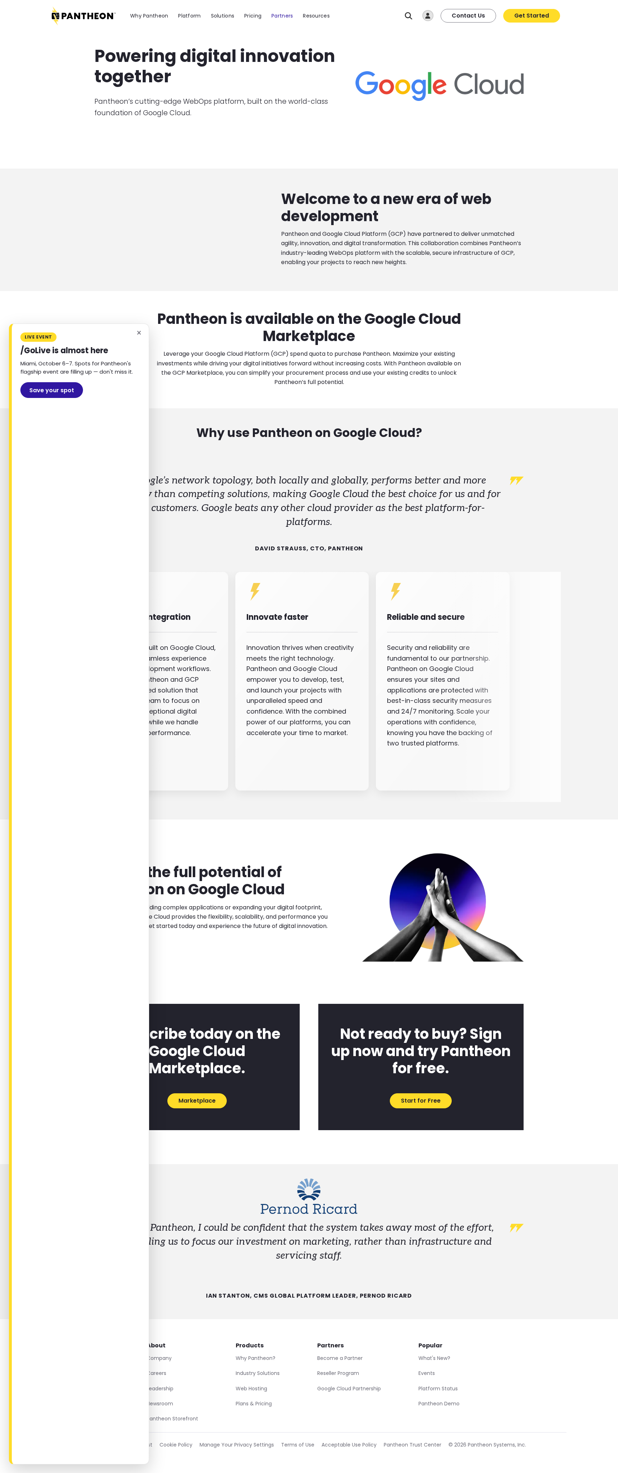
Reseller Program (338, 1373)
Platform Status (438, 1388)
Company (159, 1358)
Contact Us (468, 15)
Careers (156, 1373)
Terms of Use (297, 1444)
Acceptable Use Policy (349, 1444)
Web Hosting (251, 1388)
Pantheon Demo (439, 1403)
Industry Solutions (258, 1373)
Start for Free (421, 1101)
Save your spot (51, 390)
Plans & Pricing (254, 1403)
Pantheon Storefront (172, 1418)
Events (426, 1373)
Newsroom (160, 1403)
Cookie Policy (176, 1444)
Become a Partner (340, 1358)
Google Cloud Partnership (349, 1388)
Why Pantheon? (255, 1358)
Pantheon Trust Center (412, 1444)
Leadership (160, 1388)
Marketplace (197, 1101)
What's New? (434, 1358)
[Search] (408, 16)
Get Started (531, 15)
